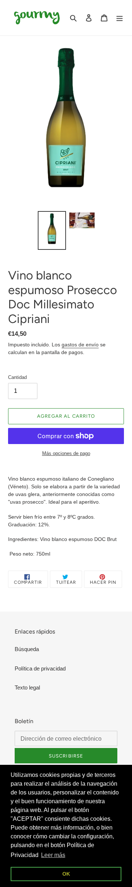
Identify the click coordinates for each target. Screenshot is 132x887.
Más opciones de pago (66, 453)
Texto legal (27, 687)
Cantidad (17, 377)
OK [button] (66, 874)
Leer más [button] (53, 855)
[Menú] (119, 18)
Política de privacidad (40, 668)
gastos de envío (80, 344)
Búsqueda (27, 649)
